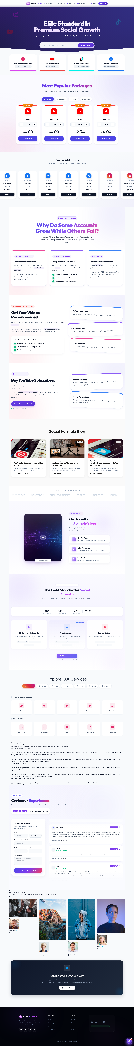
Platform (16, 847)
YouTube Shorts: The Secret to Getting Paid (43, 464)
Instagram (49, 3)
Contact (73, 1026)
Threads (93, 686)
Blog (94, 3)
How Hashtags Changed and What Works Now (82, 464)
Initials (30, 847)
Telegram (106, 686)
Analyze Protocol (36, 473)
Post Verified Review (28, 870)
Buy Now (27, 138)
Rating (30, 832)
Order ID (16, 832)
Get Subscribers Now (22, 404)
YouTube (60, 3)
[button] (67, 896)
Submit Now (68, 988)
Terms (72, 1029)
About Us (73, 1019)
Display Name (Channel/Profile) (21, 839)
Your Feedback (18, 855)
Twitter (81, 686)
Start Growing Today (66, 656)
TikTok (71, 3)
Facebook (82, 3)
